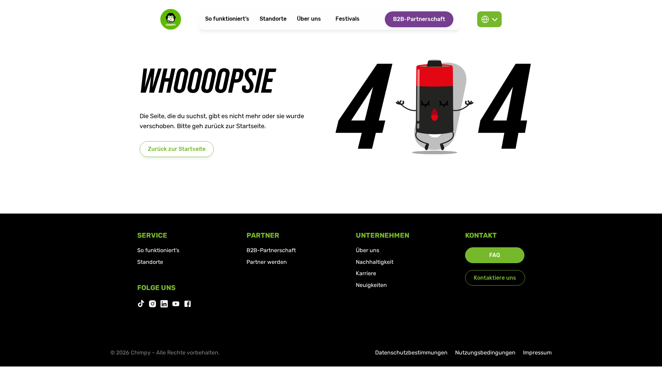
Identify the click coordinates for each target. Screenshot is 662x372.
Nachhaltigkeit (374, 262)
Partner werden (267, 262)
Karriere (366, 273)
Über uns (367, 250)
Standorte (150, 262)
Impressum (537, 352)
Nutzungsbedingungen (485, 352)
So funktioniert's (158, 250)
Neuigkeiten (371, 285)
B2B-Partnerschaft (271, 250)
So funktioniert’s (227, 19)
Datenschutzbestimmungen (411, 352)
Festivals (347, 19)
